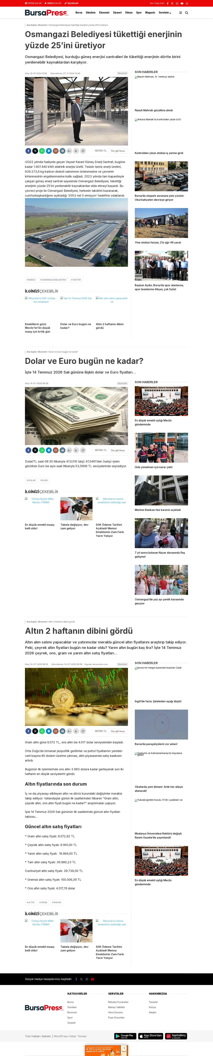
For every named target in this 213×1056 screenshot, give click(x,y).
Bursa (79, 12)
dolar (31, 480)
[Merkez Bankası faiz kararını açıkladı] (161, 490)
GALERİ (35, 3)
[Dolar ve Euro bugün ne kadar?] (76, 308)
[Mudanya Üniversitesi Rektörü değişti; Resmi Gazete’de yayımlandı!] (161, 814)
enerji (31, 280)
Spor (139, 12)
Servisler (164, 12)
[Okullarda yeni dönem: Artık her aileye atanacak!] (161, 767)
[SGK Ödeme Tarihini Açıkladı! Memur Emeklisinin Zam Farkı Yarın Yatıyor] (112, 508)
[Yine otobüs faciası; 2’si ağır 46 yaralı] (161, 223)
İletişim (152, 1012)
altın (31, 902)
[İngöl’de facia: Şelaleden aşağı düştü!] (161, 682)
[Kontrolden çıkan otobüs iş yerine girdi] (161, 134)
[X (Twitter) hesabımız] (172, 3)
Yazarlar (153, 1002)
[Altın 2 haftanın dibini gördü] (112, 308)
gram (44, 902)
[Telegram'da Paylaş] (49, 151)
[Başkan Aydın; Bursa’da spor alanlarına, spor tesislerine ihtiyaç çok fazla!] (161, 266)
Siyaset (117, 12)
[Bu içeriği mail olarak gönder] (56, 151)
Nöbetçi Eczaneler (118, 1002)
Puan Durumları (116, 1017)
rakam (57, 902)
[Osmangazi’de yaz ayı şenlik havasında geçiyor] (161, 580)
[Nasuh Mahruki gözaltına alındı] (161, 91)
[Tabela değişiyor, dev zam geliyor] (76, 508)
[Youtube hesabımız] (182, 3)
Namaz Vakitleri (116, 1007)
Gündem (91, 12)
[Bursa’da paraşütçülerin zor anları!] (161, 725)
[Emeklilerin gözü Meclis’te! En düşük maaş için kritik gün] (41, 308)
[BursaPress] (47, 14)
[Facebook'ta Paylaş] (28, 151)
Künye (152, 1007)
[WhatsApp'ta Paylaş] (42, 151)
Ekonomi (104, 12)
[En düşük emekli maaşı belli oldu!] (41, 508)
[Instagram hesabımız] (177, 3)
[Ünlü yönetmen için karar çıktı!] (161, 448)
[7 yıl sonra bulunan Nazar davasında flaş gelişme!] (161, 533)
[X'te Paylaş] (35, 151)
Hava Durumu (115, 1012)
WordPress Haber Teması (70, 1036)
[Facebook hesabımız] (167, 3)
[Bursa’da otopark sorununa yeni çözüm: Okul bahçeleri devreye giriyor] (161, 176)
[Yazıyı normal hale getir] (83, 151)
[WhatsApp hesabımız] (187, 3)
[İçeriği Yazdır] (62, 151)
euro (45, 480)
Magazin (150, 12)
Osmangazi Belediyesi (54, 280)
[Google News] (118, 150)
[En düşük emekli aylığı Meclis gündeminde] (161, 401)
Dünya (128, 12)
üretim (77, 280)
